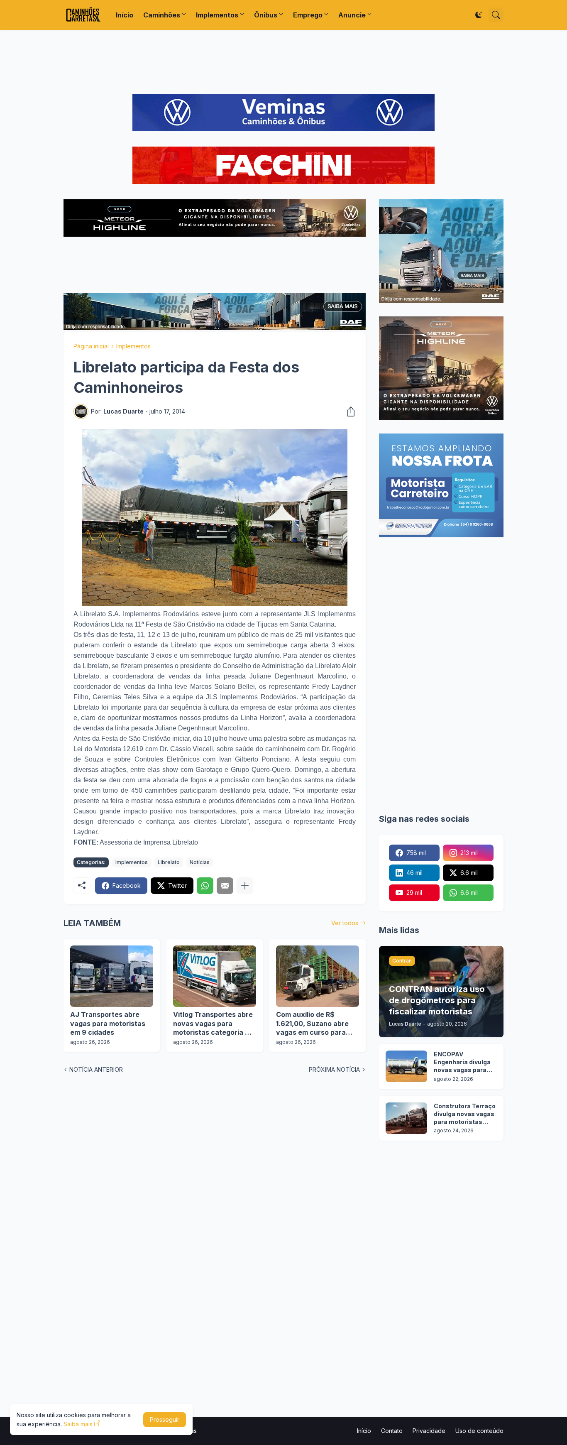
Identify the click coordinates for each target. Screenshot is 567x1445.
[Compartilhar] (348, 411)
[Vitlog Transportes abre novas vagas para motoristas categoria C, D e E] (214, 976)
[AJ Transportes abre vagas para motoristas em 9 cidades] (111, 976)
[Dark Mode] (479, 14)
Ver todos (344, 922)
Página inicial (91, 346)
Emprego (308, 15)
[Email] (225, 885)
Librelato (169, 862)
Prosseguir (164, 1419)
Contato (392, 1430)
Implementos (217, 15)
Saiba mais (78, 1424)
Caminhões (161, 15)
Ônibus (265, 15)
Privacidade (429, 1430)
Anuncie (352, 15)
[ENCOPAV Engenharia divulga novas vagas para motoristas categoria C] (406, 1066)
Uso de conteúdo (479, 1430)
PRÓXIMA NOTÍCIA (334, 1069)
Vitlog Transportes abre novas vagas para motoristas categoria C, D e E (213, 1023)
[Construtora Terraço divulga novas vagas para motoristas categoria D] (406, 1118)
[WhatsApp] (205, 885)
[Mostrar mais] (245, 885)
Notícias (200, 862)
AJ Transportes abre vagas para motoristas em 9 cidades (107, 1023)
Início (124, 15)
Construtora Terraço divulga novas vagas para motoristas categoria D (465, 1114)
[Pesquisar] (496, 14)
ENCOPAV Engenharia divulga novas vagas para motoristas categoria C (462, 1062)
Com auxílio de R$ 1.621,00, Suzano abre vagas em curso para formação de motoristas (316, 1023)
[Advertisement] (283, 62)
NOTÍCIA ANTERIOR (96, 1069)
